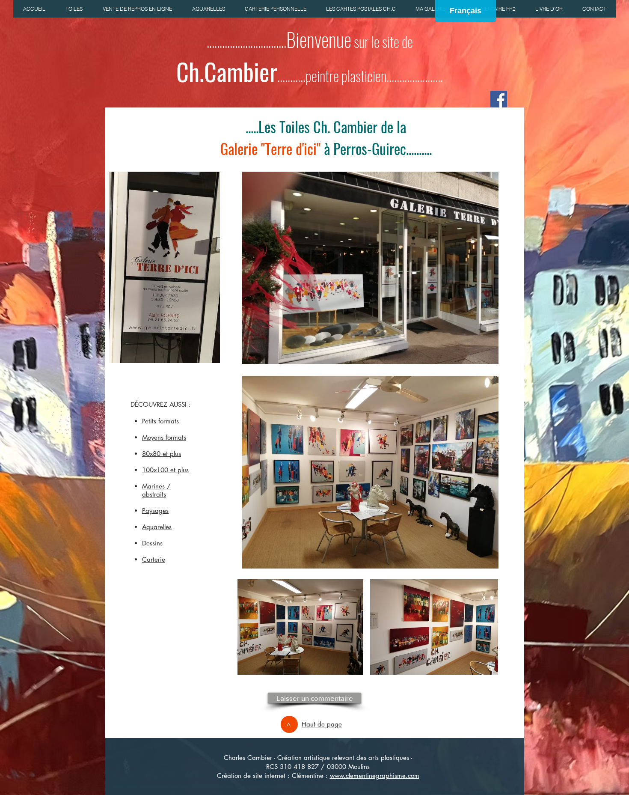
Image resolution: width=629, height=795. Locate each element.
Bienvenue (318, 39)
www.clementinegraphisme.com (374, 775)
